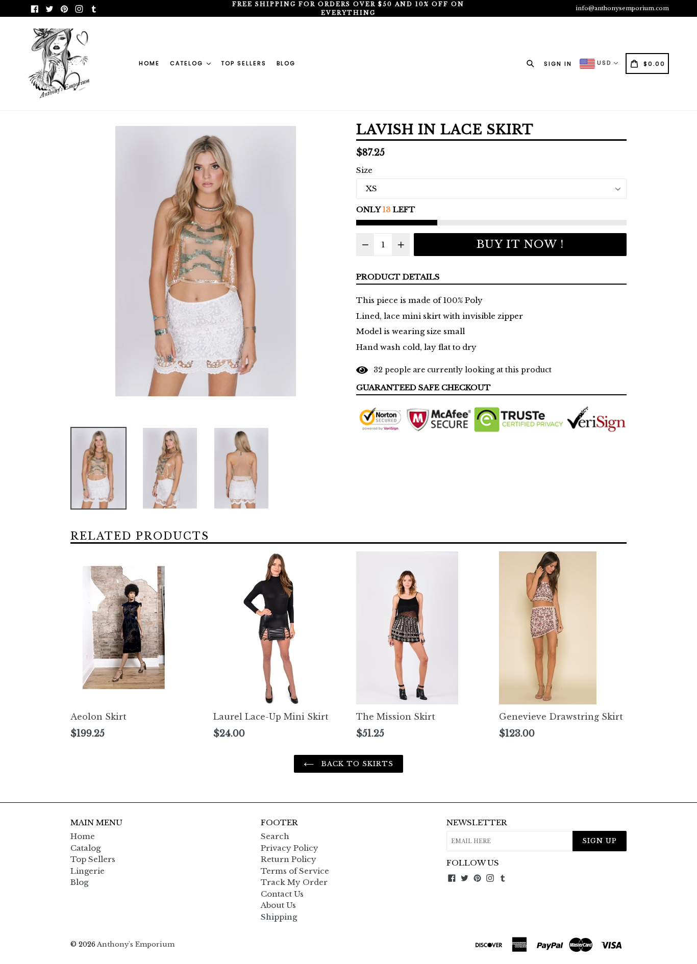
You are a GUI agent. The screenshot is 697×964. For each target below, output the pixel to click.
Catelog (188, 63)
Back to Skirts (356, 763)
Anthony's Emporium (136, 944)
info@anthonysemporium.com (622, 8)
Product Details (398, 277)
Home (149, 63)
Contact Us (282, 894)
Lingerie (87, 871)
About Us (278, 905)
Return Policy (288, 859)
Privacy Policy (289, 848)
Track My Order (294, 882)
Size (364, 170)
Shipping (279, 917)
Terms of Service (295, 871)
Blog (286, 63)
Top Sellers (243, 63)
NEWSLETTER (476, 822)
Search (275, 836)
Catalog (85, 848)
